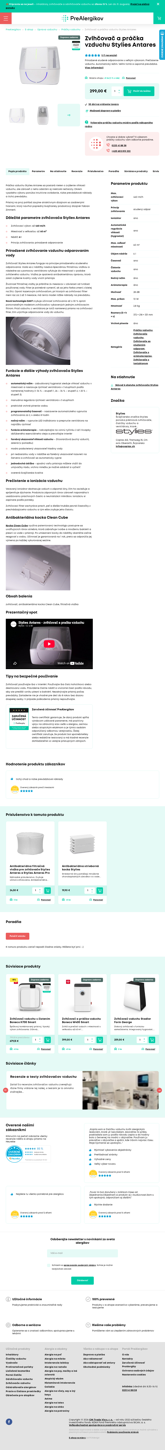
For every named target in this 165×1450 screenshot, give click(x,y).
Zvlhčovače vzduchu (18, 1383)
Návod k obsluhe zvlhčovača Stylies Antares (134, 387)
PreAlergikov (13, 30)
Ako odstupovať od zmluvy (99, 1363)
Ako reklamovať (92, 1359)
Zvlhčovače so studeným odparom (141, 345)
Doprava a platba (94, 1355)
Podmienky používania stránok (123, 1432)
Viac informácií (94, 68)
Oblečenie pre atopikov (20, 1395)
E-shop (29, 30)
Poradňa (114, 171)
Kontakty (127, 1359)
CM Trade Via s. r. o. (101, 1420)
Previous (5, 1090)
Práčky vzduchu (71, 30)
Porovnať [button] (131, 78)
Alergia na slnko (54, 1407)
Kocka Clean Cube (17, 526)
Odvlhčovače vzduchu (19, 1379)
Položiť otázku (17, 936)
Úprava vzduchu (47, 30)
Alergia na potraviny (57, 1411)
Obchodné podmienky (96, 1367)
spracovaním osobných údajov (80, 1265)
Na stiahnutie (58, 171)
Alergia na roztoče (56, 1367)
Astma (48, 1399)
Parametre (38, 171)
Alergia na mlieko (55, 1359)
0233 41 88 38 (119, 146)
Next (159, 1090)
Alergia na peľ (53, 1355)
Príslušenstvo (95, 171)
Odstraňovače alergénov (21, 1387)
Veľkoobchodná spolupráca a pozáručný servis (97, 1425)
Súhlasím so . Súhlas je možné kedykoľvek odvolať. (82, 1267)
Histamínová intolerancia (60, 1383)
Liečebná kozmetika (18, 1371)
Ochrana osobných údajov (138, 1371)
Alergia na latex (54, 1403)
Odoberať (82, 1280)
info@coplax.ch (125, 446)
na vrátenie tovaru (103, 104)
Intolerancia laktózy (57, 1363)
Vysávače (12, 1363)
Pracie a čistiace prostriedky (23, 1391)
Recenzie (77, 171)
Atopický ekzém (54, 1379)
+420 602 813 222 (121, 151)
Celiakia (50, 1387)
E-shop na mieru (77, 1438)
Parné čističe (14, 1375)
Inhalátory (12, 1355)
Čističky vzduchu (16, 1359)
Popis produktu (17, 171)
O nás (125, 1355)
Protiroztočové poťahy (19, 1367)
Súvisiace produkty (136, 171)
